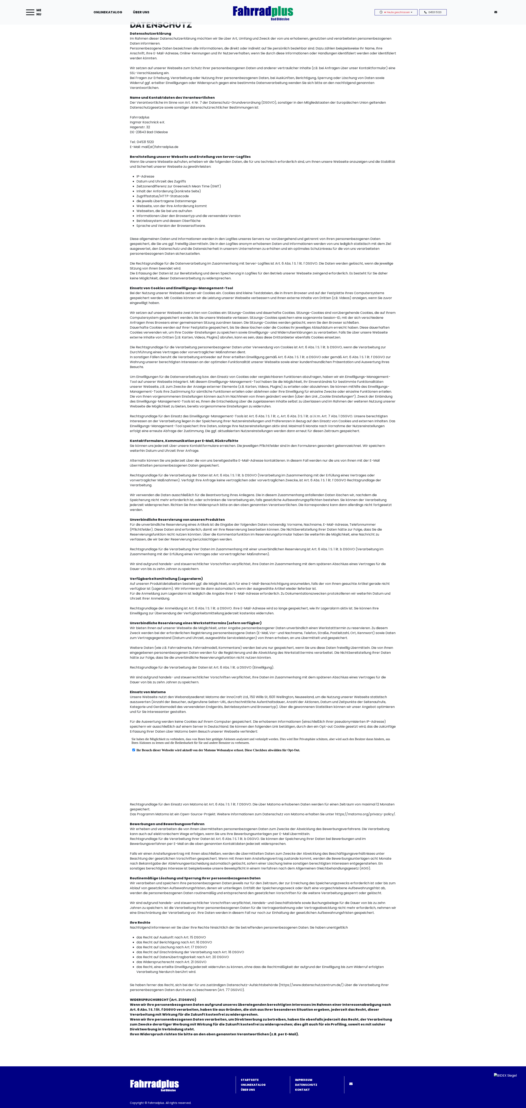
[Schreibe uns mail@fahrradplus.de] (496, 12)
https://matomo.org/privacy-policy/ (365, 814)
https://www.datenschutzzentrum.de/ (311, 985)
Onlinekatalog (107, 12)
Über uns (141, 12)
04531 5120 (435, 12)
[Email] (351, 1084)
